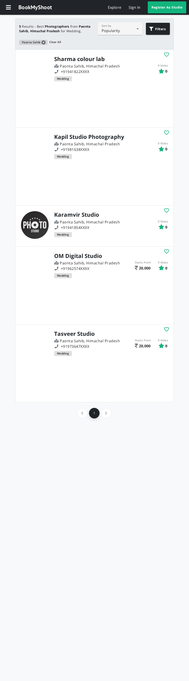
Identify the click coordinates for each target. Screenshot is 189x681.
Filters (160, 29)
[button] (8, 7)
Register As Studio (167, 7)
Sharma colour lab (79, 59)
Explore (114, 7)
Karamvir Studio (76, 214)
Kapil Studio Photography (89, 136)
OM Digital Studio (78, 256)
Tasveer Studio (74, 333)
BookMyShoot (35, 7)
